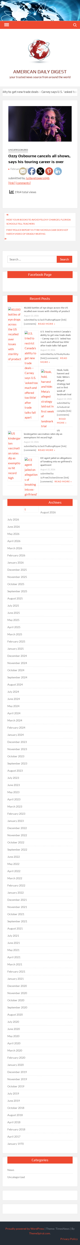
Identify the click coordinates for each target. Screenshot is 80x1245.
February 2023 (16, 813)
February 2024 (16, 727)
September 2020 (17, 1007)
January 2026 (15, 562)
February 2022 (16, 885)
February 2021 (16, 971)
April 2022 (13, 871)
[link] (11, 183)
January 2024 (15, 734)
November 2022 (17, 835)
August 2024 (15, 684)
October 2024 (15, 670)
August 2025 (15, 598)
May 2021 (13, 950)
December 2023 (17, 742)
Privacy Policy (69, 1239)
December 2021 (17, 899)
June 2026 (13, 526)
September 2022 (17, 849)
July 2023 (13, 777)
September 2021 (17, 921)
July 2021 (13, 935)
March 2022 (14, 878)
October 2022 (15, 842)
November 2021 (17, 907)
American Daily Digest (40, 71)
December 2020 (17, 985)
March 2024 (14, 720)
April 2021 (13, 957)
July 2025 (13, 605)
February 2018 (16, 1129)
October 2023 (15, 756)
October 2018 (15, 1107)
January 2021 (15, 978)
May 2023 (13, 792)
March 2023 (14, 806)
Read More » (63, 481)
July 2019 (13, 1093)
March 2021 (14, 964)
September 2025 (17, 591)
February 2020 (16, 1057)
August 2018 (15, 1115)
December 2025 (17, 569)
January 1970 (15, 1143)
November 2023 (17, 749)
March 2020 (14, 1050)
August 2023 (15, 770)
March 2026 (14, 548)
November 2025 (17, 576)
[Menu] (6, 25)
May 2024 (13, 706)
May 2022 (13, 863)
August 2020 (15, 1014)
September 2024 (17, 677)
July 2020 (13, 1021)
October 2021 (15, 914)
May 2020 (13, 1036)
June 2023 (13, 785)
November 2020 (17, 993)
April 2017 (13, 1136)
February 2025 (16, 641)
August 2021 (15, 928)
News (10, 1170)
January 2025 (15, 648)
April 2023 (13, 799)
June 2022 (13, 856)
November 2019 (17, 1079)
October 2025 (15, 584)
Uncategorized (18, 149)
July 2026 (13, 519)
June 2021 (13, 942)
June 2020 (13, 1029)
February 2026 (16, 555)
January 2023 (15, 820)
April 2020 (13, 1043)
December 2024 (17, 655)
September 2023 (17, 763)
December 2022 (17, 828)
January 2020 (15, 1064)
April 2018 (13, 1122)
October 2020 (15, 1000)
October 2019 (15, 1086)
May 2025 (13, 620)
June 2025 (13, 612)
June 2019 (13, 1100)
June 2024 (13, 698)
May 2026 (13, 533)
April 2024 (13, 713)
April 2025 (13, 627)
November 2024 (17, 663)
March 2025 (14, 634)
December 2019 (17, 1072)
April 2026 (13, 541)
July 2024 (13, 691)
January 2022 (15, 892)
